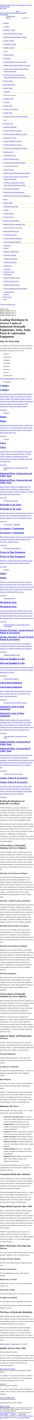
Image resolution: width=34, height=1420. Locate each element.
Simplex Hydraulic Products (12, 285)
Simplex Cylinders (9, 47)
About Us (6, 294)
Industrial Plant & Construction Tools (14, 224)
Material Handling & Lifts (11, 231)
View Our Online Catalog (7, 1397)
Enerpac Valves (8, 113)
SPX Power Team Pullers (11, 206)
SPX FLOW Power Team (11, 281)
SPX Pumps (7, 58)
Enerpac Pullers (8, 203)
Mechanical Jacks (9, 152)
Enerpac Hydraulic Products (12, 278)
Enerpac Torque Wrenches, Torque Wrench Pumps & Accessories (16, 178)
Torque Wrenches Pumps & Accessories (15, 62)
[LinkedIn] (16, 13)
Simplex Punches (9, 213)
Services (6, 248)
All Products (7, 245)
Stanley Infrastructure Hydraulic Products (15, 288)
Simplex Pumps (8, 88)
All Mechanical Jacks (10, 155)
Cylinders (6, 26)
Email (30, 1)
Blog (5, 299)
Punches (6, 210)
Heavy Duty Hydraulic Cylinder (13, 33)
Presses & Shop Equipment (11, 189)
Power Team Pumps (9, 84)
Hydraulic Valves (9, 98)
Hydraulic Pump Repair (10, 258)
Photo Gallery (8, 297)
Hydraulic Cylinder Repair (11, 251)
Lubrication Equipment (10, 235)
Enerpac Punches (9, 217)
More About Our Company (8, 1369)
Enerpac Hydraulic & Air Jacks (12, 130)
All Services (7, 269)
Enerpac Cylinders (9, 40)
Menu (17, 11)
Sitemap (13, 1414)
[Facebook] (3, 13)
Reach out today (4, 1344)
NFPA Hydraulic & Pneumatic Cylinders (15, 37)
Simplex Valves (8, 106)
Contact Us (3, 304)
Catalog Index (22, 1414)
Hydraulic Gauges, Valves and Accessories (16, 116)
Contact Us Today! (19, 378)
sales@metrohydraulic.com (8, 1412)
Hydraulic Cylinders (9, 30)
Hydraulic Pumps (9, 55)
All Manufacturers (9, 292)
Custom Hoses (8, 266)
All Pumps (7, 91)
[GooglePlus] (4, 14)
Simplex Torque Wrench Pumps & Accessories (17, 65)
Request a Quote (5, 1406)
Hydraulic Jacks (8, 123)
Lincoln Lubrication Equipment (13, 238)
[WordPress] (23, 13)
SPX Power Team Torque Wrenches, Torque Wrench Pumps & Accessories (14, 76)
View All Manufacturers (7, 378)
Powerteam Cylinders (10, 44)
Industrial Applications (10, 127)
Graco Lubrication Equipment (12, 242)
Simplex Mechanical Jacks (11, 159)
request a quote (15, 1344)
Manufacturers (8, 274)
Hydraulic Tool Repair (10, 262)
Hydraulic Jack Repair (10, 255)
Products (6, 23)
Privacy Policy (4, 1414)
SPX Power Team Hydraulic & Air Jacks (15, 134)
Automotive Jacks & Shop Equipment (14, 162)
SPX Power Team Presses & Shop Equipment (17, 196)
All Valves (7, 102)
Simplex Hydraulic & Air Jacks (12, 141)
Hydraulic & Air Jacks (10, 138)
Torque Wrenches (9, 169)
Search (13, 16)
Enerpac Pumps (8, 81)
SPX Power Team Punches (11, 220)
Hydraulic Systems (9, 272)
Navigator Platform (23, 1417)
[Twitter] (10, 13)
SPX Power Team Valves (11, 109)
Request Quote (11, 304)
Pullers (6, 199)
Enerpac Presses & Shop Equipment (14, 192)
